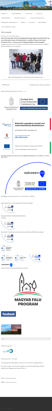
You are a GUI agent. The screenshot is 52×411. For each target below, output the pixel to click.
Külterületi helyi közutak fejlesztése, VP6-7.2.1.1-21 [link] (13, 91)
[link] (1, 8)
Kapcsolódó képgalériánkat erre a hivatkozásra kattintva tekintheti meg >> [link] (26, 77)
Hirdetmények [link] (42, 22)
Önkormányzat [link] (5, 18)
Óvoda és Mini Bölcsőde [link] (8, 27)
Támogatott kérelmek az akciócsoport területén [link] (40, 85)
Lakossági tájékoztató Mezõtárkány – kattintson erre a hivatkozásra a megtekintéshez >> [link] (22, 363)
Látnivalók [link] (29, 13)
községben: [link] (3, 218)
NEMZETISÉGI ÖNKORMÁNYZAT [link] (9, 22)
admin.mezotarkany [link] (15, 36)
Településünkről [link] (16, 13)
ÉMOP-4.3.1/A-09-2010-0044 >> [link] (9, 382)
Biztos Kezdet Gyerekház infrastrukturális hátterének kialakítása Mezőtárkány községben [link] (22, 232)
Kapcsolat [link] (39, 13)
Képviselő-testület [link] (20, 18)
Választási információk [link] (37, 18)
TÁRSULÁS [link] (23, 22)
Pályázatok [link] (32, 22)
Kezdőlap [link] (4, 13)
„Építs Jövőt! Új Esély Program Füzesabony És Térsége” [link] (14, 268)
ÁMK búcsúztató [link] (5, 85)
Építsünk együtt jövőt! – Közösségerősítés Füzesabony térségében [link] (17, 203)
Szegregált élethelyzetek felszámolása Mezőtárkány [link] (13, 216)
